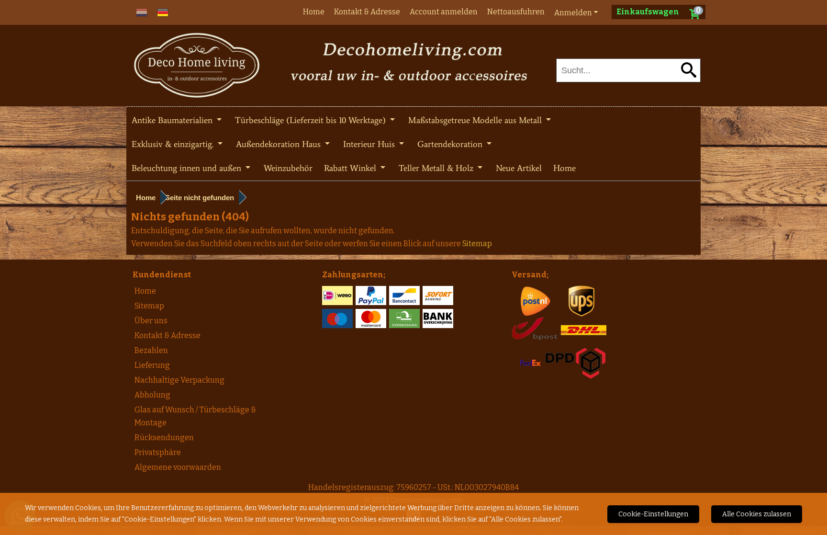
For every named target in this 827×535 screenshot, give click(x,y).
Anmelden (573, 12)
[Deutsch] (162, 11)
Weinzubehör (288, 168)
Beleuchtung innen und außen (188, 168)
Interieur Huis (370, 144)
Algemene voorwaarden (177, 467)
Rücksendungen (164, 437)
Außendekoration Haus (279, 144)
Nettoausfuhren (516, 11)
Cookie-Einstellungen (653, 514)
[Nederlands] (141, 11)
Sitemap (149, 305)
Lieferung (152, 365)
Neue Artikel (519, 168)
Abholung (152, 394)
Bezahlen (151, 350)
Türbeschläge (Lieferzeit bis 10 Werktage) (311, 120)
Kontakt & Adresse (367, 11)
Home (313, 11)
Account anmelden (444, 11)
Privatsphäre (157, 452)
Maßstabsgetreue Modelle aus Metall (476, 120)
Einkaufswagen (647, 11)
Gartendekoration (451, 144)
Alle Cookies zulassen (756, 514)
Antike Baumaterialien (173, 120)
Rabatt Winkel (351, 168)
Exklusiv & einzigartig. (174, 144)
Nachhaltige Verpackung (179, 380)
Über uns (151, 320)
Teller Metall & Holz (437, 168)
